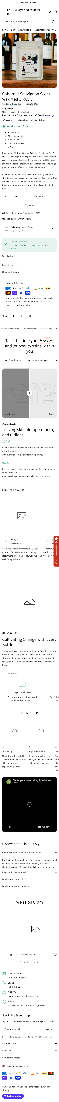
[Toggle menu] (3, 12)
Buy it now (29, 205)
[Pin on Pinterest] (30, 316)
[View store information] (52, 229)
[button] (56, 551)
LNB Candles (15, 103)
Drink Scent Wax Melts (21, 29)
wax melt (34, 103)
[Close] (53, 240)
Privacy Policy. (46, 1037)
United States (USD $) (15, 1066)
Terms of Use (33, 1037)
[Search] (53, 21)
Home (5, 29)
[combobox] (29, 21)
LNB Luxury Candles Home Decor (24, 12)
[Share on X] (21, 316)
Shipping (5, 112)
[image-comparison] (29, 393)
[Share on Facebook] (13, 316)
